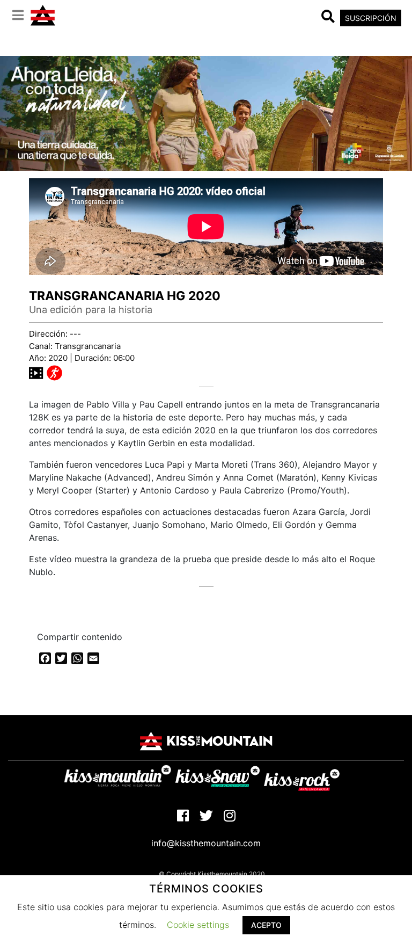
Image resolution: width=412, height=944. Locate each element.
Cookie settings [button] (198, 924)
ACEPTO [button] (266, 925)
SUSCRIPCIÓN (370, 18)
